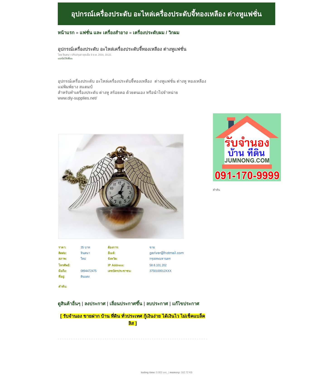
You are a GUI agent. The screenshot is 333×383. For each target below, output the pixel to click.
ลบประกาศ (157, 303)
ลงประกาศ (95, 303)
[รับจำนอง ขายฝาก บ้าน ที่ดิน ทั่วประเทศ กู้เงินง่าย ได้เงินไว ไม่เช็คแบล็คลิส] (247, 180)
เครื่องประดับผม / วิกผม (156, 32)
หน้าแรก (66, 32)
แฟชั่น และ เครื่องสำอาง (104, 32)
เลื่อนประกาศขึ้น (126, 303)
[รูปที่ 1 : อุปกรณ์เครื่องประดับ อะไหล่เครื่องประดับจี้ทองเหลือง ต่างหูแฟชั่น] (121, 237)
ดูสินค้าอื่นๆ (69, 303)
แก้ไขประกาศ (185, 303)
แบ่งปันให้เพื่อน (65, 58)
